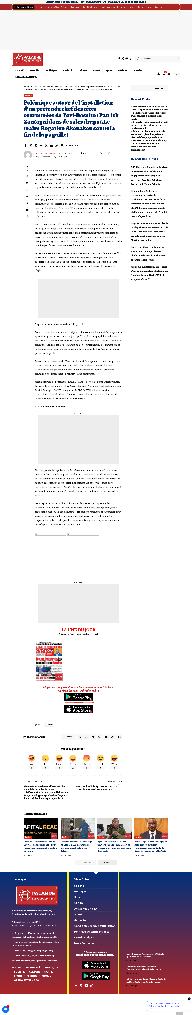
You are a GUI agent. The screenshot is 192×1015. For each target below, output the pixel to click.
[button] (176, 7)
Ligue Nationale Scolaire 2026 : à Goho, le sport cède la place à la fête (149, 108)
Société (28, 95)
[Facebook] (119, 58)
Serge (134, 223)
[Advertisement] (78, 603)
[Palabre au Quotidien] (27, 59)
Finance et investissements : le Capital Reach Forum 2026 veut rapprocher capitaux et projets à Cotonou (40, 846)
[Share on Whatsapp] (36, 145)
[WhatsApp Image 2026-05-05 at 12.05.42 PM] (49, 661)
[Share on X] (31, 145)
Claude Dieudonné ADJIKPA (48, 153)
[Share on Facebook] (26, 145)
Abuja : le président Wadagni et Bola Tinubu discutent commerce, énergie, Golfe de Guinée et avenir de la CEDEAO (150, 846)
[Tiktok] (131, 58)
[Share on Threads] (46, 145)
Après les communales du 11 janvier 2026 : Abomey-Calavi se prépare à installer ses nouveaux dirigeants (114, 846)
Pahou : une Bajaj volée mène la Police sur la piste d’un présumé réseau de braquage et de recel (148, 134)
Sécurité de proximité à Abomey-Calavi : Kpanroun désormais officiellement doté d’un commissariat (149, 145)
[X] (123, 58)
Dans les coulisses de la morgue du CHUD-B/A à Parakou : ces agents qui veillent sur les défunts (77, 846)
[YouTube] (127, 58)
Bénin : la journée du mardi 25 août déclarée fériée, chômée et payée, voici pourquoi (149, 125)
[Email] (52, 145)
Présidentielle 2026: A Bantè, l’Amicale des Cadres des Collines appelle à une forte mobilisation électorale (99, 7)
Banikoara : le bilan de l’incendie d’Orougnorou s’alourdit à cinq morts (148, 116)
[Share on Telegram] (41, 145)
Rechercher (160, 88)
